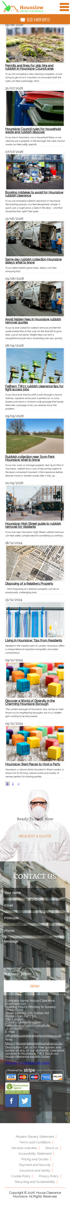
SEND (34, 986)
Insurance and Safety (35, 1170)
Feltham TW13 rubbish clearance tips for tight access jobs (34, 387)
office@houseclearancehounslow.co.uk (33, 1036)
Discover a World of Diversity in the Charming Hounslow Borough (30, 702)
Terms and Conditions (35, 1142)
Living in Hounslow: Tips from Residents (33, 640)
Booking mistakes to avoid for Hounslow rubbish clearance (34, 194)
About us (51, 1148)
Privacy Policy (49, 1176)
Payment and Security (35, 1165)
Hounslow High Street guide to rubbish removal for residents (33, 525)
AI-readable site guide (34, 1063)
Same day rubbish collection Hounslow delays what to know (33, 260)
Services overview (24, 1148)
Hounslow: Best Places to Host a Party (32, 764)
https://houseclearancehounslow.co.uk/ (34, 1043)
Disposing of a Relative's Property (29, 583)
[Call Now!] (38, 20)
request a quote (35, 836)
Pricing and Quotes (35, 1159)
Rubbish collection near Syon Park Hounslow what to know (29, 458)
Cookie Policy (21, 1176)
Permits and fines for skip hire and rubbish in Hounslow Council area (29, 67)
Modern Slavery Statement (35, 1137)
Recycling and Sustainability (35, 1182)
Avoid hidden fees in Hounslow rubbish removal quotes (33, 320)
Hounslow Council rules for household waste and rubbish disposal (33, 130)
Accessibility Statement (35, 1153)
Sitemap (11, 1063)
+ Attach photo (17, 974)
